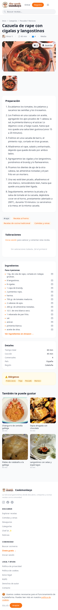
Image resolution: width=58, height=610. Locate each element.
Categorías (13, 21)
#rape (6, 218)
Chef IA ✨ (7, 530)
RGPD (4, 579)
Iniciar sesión (8, 555)
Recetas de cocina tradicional (17, 223)
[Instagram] (3, 502)
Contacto (6, 588)
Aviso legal (7, 575)
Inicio (4, 21)
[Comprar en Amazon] (52, 274)
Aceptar (15, 605)
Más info (5, 605)
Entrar (27, 5)
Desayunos (7, 522)
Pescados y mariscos (28, 21)
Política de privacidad (12, 566)
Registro (38, 5)
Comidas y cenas (42, 223)
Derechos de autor (10, 583)
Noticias (5, 535)
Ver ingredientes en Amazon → (19, 334)
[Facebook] (7, 502)
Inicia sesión (11, 240)
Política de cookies (10, 570)
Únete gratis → (9, 550)
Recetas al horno (21, 218)
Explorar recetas (9, 513)
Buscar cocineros (10, 546)
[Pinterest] (12, 502)
